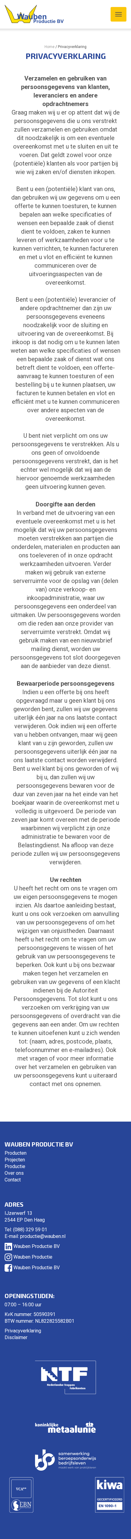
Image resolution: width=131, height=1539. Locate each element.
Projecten (15, 1160)
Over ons (14, 1173)
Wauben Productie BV (36, 1246)
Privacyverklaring (23, 1331)
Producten (16, 1153)
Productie (15, 1166)
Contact (13, 1180)
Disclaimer (16, 1337)
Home (49, 47)
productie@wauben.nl (43, 1236)
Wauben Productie (32, 1257)
